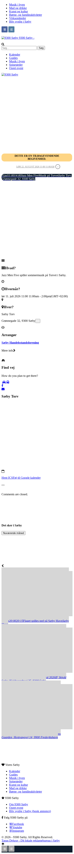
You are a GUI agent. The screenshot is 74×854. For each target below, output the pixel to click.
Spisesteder (16, 64)
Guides (13, 58)
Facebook (18, 824)
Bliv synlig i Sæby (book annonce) (30, 811)
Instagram (18, 830)
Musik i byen (17, 4)
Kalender (14, 54)
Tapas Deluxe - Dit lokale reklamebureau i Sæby (31, 840)
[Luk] (3, 485)
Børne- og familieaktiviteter (25, 14)
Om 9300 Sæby (18, 804)
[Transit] (7, 382)
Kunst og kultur (18, 11)
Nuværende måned (13, 533)
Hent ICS (7, 477)
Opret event (16, 68)
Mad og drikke (18, 8)
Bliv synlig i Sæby (20, 21)
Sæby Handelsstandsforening (20, 342)
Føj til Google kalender (27, 477)
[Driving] (4, 382)
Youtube (17, 827)
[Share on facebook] (2, 385)
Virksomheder (17, 18)
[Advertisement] (37, 113)
